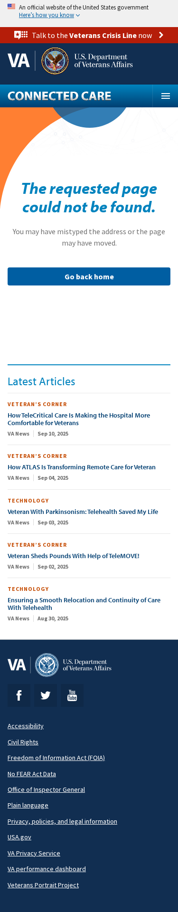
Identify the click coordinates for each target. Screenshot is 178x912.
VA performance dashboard (47, 868)
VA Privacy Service (34, 853)
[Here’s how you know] (89, 11)
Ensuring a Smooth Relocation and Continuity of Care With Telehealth (84, 604)
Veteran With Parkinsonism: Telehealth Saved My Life (83, 511)
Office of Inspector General (46, 789)
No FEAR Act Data (32, 774)
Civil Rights (23, 742)
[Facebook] (19, 695)
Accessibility (26, 726)
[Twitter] (45, 695)
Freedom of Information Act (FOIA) (56, 757)
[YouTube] (72, 695)
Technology (28, 500)
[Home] (80, 96)
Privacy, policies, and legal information (62, 821)
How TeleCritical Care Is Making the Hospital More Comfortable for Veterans (79, 419)
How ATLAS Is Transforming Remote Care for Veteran (82, 467)
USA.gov (19, 837)
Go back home (89, 276)
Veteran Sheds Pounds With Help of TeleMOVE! (74, 555)
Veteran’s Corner (37, 404)
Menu (165, 96)
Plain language (28, 805)
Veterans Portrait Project (43, 885)
